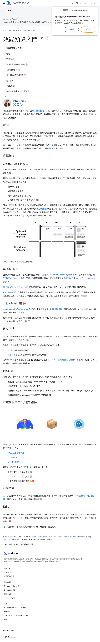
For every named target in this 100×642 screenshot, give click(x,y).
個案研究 (7, 594)
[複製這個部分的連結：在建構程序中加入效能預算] (40, 402)
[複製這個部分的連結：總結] (11, 506)
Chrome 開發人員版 (11, 586)
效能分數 (58, 309)
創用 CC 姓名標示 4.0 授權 (42, 537)
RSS (5, 619)
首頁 (4, 30)
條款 (4, 630)
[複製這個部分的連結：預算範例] (15, 371)
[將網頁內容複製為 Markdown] (42, 38)
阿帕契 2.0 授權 (70, 537)
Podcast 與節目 (10, 598)
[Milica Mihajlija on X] (14, 105)
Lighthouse (91, 278)
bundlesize (12, 457)
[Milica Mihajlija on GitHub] (18, 105)
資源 (19, 30)
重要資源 (44, 209)
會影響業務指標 (39, 111)
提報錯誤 (7, 572)
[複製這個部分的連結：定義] (11, 125)
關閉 (72, 29)
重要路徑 (12, 355)
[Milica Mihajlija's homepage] (21, 105)
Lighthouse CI (14, 462)
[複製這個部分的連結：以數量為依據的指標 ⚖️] (31, 164)
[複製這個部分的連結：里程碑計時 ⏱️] (21, 269)
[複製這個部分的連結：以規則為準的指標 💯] (28, 303)
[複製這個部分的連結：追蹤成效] (17, 488)
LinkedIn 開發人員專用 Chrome (16, 615)
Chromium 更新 (10, 590)
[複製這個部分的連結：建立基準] (17, 328)
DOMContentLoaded (55, 275)
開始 (88, 29)
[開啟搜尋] (71, 2)
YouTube (7, 611)
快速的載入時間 (29, 30)
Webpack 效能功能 (16, 453)
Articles (7, 10)
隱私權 (11, 630)
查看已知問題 (9, 576)
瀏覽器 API (68, 278)
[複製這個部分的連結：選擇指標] (17, 156)
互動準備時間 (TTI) (11, 292)
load (70, 275)
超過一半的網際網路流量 (62, 360)
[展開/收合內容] (23, 49)
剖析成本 (52, 148)
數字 (9, 360)
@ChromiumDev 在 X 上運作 (15, 607)
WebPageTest (22, 309)
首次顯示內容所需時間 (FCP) (15, 287)
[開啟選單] (3, 3)
